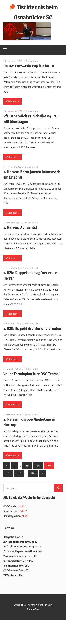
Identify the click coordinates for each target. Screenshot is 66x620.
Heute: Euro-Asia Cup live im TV (28, 66)
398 (8, 473)
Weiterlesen (11, 101)
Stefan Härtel (32, 61)
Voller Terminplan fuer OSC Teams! (31, 374)
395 (27, 465)
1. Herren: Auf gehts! (20, 227)
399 (19, 473)
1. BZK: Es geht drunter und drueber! (32, 328)
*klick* (21, 506)
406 (33, 473)
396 (38, 465)
